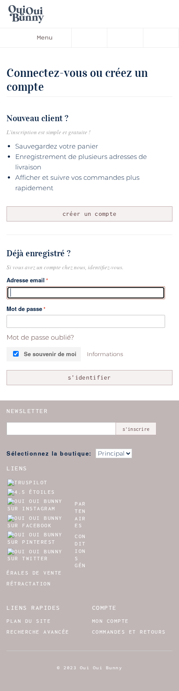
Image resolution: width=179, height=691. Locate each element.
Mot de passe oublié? (40, 337)
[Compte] (125, 37)
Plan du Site (29, 621)
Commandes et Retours (129, 632)
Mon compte (110, 621)
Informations (105, 353)
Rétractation (29, 583)
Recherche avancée (38, 632)
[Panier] (161, 37)
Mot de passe (24, 308)
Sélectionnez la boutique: (49, 453)
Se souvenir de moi (50, 354)
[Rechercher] (89, 37)
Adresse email (26, 280)
